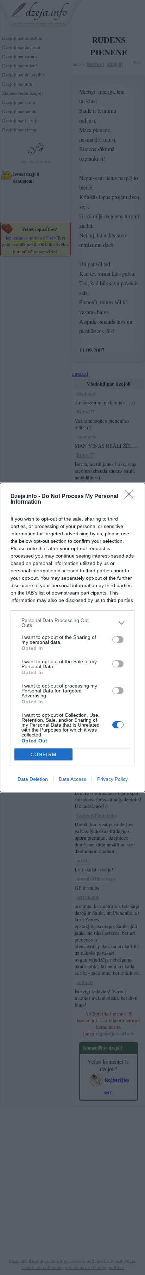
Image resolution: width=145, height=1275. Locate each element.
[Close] (131, 496)
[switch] (118, 639)
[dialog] (72, 637)
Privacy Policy (112, 779)
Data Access (72, 779)
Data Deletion (33, 779)
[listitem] (72, 623)
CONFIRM (44, 754)
